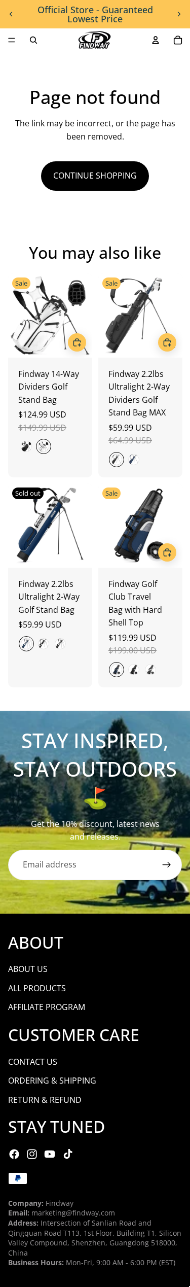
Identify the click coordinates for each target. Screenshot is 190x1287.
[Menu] (11, 40)
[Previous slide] (11, 14)
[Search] (33, 40)
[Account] (155, 40)
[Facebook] (14, 1154)
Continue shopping (95, 175)
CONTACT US (32, 1061)
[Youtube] (50, 1154)
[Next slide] (179, 14)
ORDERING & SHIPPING (52, 1080)
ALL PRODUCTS (37, 988)
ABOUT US (28, 969)
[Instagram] (32, 1154)
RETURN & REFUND (45, 1099)
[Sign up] (166, 865)
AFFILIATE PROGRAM (46, 1007)
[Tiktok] (68, 1154)
